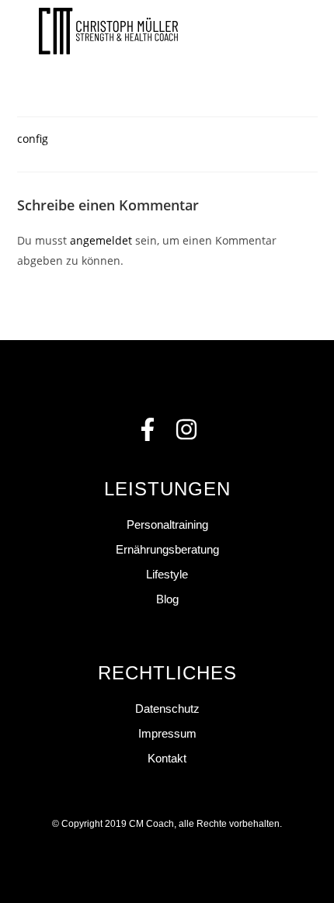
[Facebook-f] (147, 429)
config (32, 138)
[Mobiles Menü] (289, 31)
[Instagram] (186, 429)
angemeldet (101, 240)
